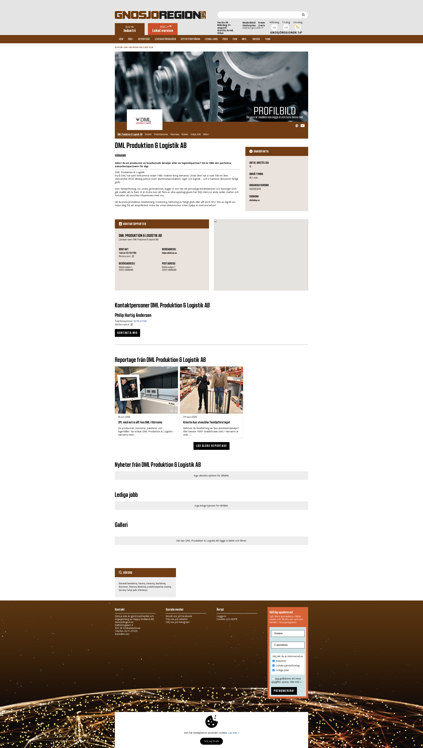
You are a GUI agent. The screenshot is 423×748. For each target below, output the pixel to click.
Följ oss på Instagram (178, 622)
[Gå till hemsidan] (297, 126)
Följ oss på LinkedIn (177, 619)
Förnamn (278, 633)
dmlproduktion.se (169, 253)
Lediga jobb (211, 39)
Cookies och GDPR (227, 619)
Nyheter (185, 134)
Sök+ (131, 39)
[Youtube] (302, 126)
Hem (121, 39)
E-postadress (281, 645)
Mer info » (295, 681)
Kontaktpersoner (161, 134)
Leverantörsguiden (165, 39)
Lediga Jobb (196, 134)
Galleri (206, 134)
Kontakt (148, 134)
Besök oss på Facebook (179, 616)
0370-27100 (140, 321)
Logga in (221, 616)
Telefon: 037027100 (127, 253)
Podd (225, 39)
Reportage (144, 39)
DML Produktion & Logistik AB (141, 47)
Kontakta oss (122, 634)
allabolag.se (254, 200)
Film (235, 39)
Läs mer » (233, 732)
